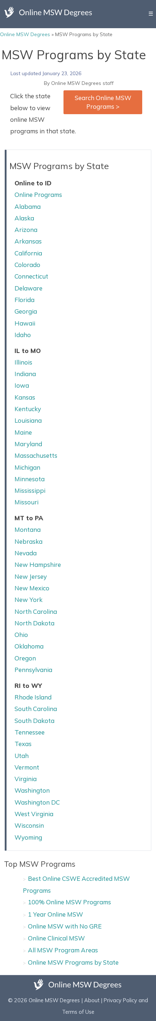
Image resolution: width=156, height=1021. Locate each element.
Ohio (21, 634)
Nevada (26, 553)
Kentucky (28, 409)
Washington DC (37, 802)
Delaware (28, 288)
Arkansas (28, 241)
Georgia (26, 311)
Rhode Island (33, 697)
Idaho (23, 335)
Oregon (25, 658)
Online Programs (38, 194)
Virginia (26, 779)
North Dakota (34, 623)
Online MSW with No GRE (65, 926)
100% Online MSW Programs (69, 902)
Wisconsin (29, 825)
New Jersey (31, 576)
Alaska (24, 218)
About (91, 1000)
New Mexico (32, 588)
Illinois (23, 362)
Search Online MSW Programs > (103, 102)
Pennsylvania (33, 669)
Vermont (27, 767)
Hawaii (25, 323)
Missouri (26, 502)
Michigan (27, 467)
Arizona (26, 229)
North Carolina (36, 611)
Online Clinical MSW (56, 938)
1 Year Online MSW (55, 914)
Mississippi (30, 490)
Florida (24, 299)
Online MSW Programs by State (73, 962)
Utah (22, 755)
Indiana (25, 374)
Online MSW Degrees (25, 34)
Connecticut (31, 276)
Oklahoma (29, 646)
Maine (23, 432)
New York (28, 599)
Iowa (22, 385)
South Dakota (34, 720)
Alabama (28, 206)
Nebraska (28, 541)
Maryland (28, 444)
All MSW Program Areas (63, 950)
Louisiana (28, 420)
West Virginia (34, 814)
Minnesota (30, 479)
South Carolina (36, 708)
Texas (23, 744)
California (28, 253)
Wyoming (28, 837)
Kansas (25, 397)
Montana (28, 529)
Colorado (27, 264)
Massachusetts (36, 455)
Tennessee (30, 732)
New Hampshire (38, 564)
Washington (32, 790)
